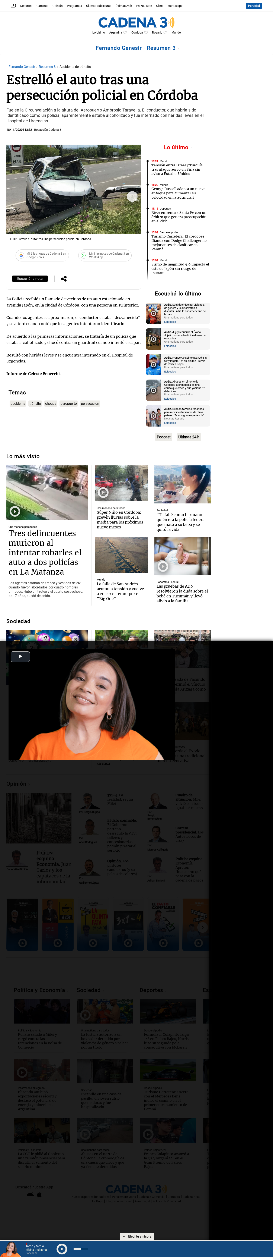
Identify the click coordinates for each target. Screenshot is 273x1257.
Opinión (57, 6)
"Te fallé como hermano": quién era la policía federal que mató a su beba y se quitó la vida (181, 522)
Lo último (177, 147)
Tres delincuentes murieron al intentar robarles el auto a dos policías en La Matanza (45, 553)
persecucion (90, 404)
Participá (254, 6)
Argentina (115, 32)
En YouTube (144, 6)
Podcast (164, 437)
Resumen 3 (162, 48)
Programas (74, 6)
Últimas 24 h (124, 6)
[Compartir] (64, 279)
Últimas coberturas (98, 6)
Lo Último (98, 32)
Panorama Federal (168, 582)
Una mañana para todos (23, 526)
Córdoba (137, 32)
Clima (160, 6)
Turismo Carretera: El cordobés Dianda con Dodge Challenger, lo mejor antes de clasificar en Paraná (179, 242)
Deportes (26, 6)
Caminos (42, 6)
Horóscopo (175, 6)
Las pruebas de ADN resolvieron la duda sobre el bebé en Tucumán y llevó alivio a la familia (182, 593)
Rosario (157, 32)
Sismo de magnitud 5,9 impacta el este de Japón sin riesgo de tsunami (180, 268)
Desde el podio (169, 232)
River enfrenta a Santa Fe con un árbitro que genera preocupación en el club (178, 216)
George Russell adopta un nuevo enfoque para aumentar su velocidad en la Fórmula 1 (178, 193)
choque (50, 404)
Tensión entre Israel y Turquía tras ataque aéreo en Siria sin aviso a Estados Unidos (177, 169)
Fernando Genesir (119, 48)
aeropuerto (69, 404)
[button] (132, 196)
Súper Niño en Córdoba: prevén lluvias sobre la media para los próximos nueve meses (120, 519)
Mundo (176, 32)
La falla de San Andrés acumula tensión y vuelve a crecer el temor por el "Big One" (120, 591)
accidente (18, 404)
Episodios (170, 321)
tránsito (35, 404)
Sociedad (165, 284)
